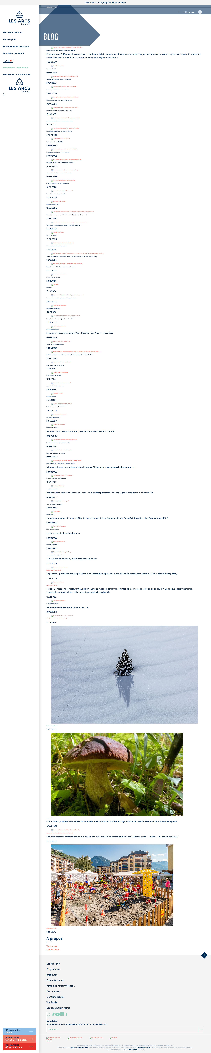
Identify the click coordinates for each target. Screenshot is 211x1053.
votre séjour (132, 1049)
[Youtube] (57, 1015)
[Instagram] (49, 1015)
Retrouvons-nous (105, 2)
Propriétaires (53, 969)
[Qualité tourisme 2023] (96, 1038)
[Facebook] (66, 1015)
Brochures (51, 975)
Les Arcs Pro (53, 964)
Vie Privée (51, 1002)
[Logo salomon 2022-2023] (75, 1038)
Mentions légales (55, 997)
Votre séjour (9, 39)
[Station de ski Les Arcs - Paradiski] (19, 18)
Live (6, 61)
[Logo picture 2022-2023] (53, 1038)
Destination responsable (15, 68)
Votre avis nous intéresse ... (60, 986)
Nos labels (48, 1041)
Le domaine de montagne (16, 46)
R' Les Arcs (49, 1039)
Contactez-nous (55, 980)
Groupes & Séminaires (58, 1008)
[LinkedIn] (62, 1015)
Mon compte (190, 12)
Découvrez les (14, 1046)
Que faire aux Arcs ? (13, 53)
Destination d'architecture (16, 75)
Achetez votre (16, 1038)
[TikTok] (53, 1015)
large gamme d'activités (79, 1047)
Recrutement (53, 991)
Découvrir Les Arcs (13, 32)
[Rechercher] (3, 93)
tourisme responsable (142, 1047)
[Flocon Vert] (113, 1038)
